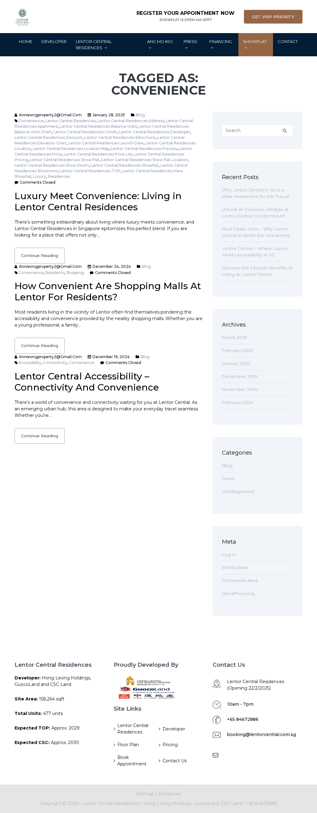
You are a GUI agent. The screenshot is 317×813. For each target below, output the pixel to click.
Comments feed (240, 580)
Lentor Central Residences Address (131, 120)
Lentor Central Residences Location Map (71, 148)
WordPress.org (238, 593)
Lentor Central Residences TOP (90, 171)
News (228, 478)
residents (55, 272)
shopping (75, 272)
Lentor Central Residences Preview (144, 148)
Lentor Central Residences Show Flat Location (144, 159)
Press (190, 41)
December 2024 (240, 376)
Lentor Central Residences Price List (98, 154)
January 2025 (236, 363)
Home (25, 41)
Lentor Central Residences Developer (154, 132)
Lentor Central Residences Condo (85, 132)
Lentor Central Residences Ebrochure (120, 137)
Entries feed (235, 567)
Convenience (31, 120)
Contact (288, 41)
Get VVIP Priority (273, 16)
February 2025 (237, 350)
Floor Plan (128, 744)
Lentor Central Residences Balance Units (98, 126)
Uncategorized (238, 491)
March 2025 (234, 337)
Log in (229, 554)
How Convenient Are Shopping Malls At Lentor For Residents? (108, 291)
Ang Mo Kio (160, 41)
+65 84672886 (242, 719)
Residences (59, 176)
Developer (54, 41)
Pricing (170, 744)
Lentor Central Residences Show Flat (64, 159)
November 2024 (240, 389)
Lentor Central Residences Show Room (52, 165)
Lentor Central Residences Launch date (106, 143)
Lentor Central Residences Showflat (124, 165)
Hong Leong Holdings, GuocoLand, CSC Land (193, 803)
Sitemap (145, 794)
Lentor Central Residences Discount (49, 137)
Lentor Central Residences (94, 44)
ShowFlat (255, 41)
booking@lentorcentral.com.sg (261, 734)
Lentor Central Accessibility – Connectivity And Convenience (87, 381)
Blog (140, 115)
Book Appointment (131, 761)
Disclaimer (169, 794)
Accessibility (29, 362)
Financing (220, 41)
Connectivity (55, 362)
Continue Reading (39, 255)
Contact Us (175, 761)
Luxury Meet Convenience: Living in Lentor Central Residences (98, 201)
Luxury (39, 176)
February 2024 (237, 402)
